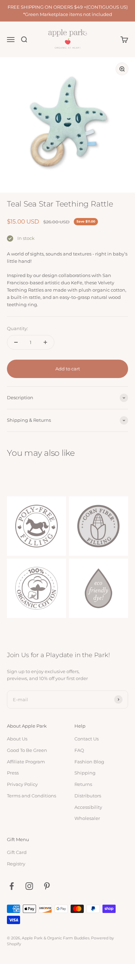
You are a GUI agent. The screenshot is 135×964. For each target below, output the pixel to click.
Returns (83, 784)
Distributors (87, 795)
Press (13, 773)
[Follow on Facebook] (11, 886)
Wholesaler (87, 818)
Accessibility (88, 807)
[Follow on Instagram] (29, 886)
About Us (17, 738)
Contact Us (86, 738)
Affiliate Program (26, 761)
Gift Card (17, 852)
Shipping (85, 773)
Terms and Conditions (31, 795)
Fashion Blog (89, 761)
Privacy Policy (22, 784)
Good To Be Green (27, 750)
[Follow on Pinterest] (47, 886)
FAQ (79, 750)
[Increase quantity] (45, 342)
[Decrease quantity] (16, 342)
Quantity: (17, 328)
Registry (16, 863)
